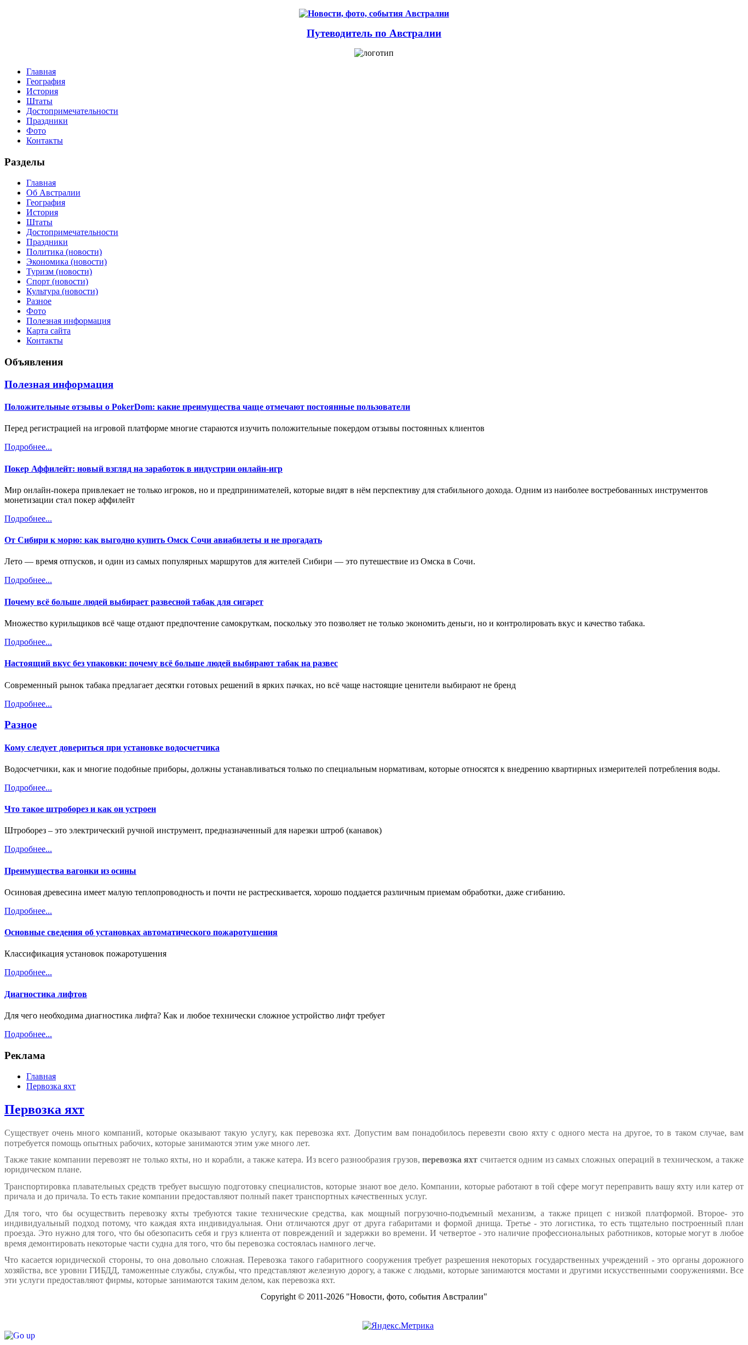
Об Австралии (53, 192)
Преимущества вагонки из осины (70, 870)
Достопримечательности (72, 232)
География (45, 202)
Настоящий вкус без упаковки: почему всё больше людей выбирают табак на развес (171, 663)
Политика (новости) (64, 251)
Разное (38, 301)
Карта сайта (48, 330)
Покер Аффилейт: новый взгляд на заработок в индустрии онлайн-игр (143, 468)
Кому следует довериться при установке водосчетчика (112, 747)
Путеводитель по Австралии (374, 33)
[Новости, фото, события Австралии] (374, 14)
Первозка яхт (44, 1109)
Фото (36, 311)
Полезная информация (68, 320)
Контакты (44, 340)
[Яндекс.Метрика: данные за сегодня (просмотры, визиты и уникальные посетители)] (398, 1326)
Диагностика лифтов (45, 994)
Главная (41, 182)
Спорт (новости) (57, 281)
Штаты (39, 222)
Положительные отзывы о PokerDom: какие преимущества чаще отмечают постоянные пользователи (207, 406)
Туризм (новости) (59, 271)
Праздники (47, 242)
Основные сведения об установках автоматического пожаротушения (141, 932)
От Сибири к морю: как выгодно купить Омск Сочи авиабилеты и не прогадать (163, 540)
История (42, 212)
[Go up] (19, 1335)
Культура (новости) (62, 291)
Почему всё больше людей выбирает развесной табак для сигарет (133, 601)
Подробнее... (28, 446)
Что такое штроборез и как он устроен (80, 809)
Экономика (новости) (66, 261)
